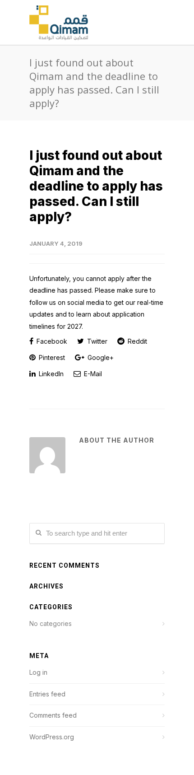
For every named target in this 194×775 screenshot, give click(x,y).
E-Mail (92, 374)
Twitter (96, 341)
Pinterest (51, 357)
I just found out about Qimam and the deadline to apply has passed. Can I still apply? (96, 186)
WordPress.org (51, 737)
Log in (38, 672)
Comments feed (53, 715)
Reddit (136, 341)
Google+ (100, 357)
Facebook (51, 341)
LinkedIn (50, 374)
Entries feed (47, 694)
